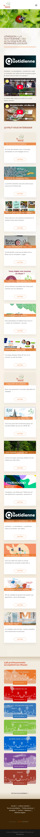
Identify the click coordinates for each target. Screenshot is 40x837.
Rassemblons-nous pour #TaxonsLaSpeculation (15, 350)
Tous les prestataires (13, 808)
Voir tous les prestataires (19, 793)
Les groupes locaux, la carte (17, 589)
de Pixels (22, 821)
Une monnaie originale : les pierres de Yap (17, 452)
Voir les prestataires (19, 682)
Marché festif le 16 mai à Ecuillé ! (19, 212)
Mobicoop (10, 487)
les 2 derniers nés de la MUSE (18, 418)
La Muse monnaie (23, 806)
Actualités (12, 810)
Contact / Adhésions (24, 810)
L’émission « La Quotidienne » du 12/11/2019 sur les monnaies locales (19, 521)
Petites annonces (27, 808)
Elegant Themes (18, 832)
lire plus (20, 159)
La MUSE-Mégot (12, 624)
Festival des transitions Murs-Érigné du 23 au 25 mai (17, 178)
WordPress (20, 834)
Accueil (13, 806)
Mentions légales (20, 812)
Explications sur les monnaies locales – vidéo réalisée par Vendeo (17, 555)
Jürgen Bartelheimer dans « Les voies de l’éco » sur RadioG (19, 247)
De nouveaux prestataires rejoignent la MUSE (16, 144)
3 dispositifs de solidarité (16, 384)
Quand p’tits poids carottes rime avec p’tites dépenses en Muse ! (19, 281)
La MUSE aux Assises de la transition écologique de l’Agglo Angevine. (18, 315)
